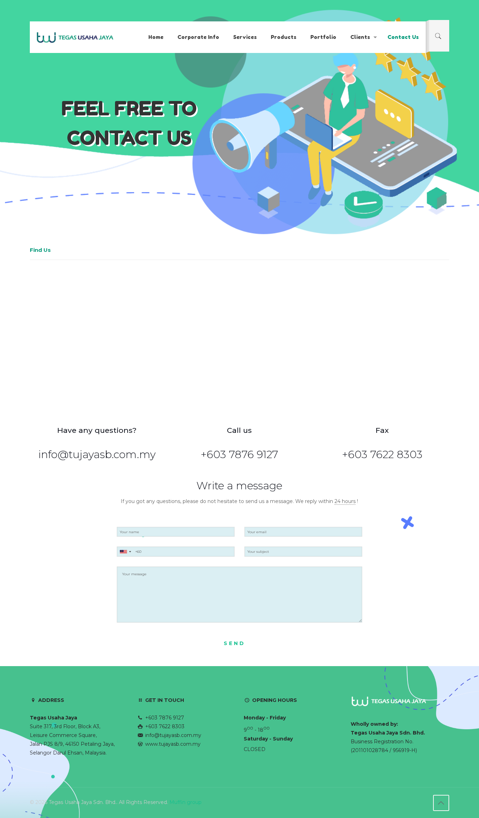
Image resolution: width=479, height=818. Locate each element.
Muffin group (185, 802)
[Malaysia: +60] (125, 551)
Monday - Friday (265, 718)
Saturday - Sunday (268, 739)
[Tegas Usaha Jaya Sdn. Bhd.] (75, 37)
